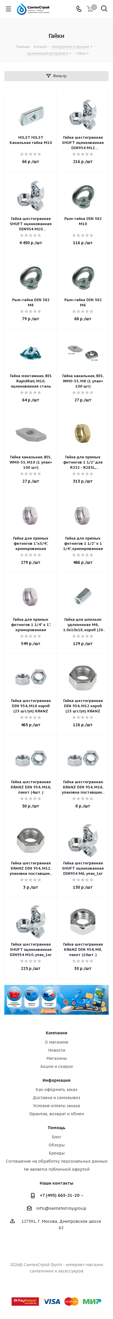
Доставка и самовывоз (56, 1097)
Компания (56, 1032)
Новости (56, 1050)
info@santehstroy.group (61, 1208)
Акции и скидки (56, 1066)
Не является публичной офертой (57, 1169)
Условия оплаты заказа (56, 1105)
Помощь (56, 1127)
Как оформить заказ (56, 1089)
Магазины (56, 1058)
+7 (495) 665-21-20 (59, 1195)
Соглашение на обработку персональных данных (56, 1161)
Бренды (57, 1153)
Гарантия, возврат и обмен (56, 1113)
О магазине (56, 1042)
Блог (56, 1137)
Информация (56, 1080)
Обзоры (57, 1145)
